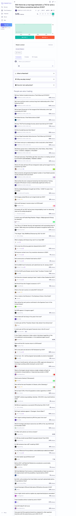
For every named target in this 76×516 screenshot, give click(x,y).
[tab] (18, 57)
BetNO (44, 37)
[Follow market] (49, 2)
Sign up (6, 25)
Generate (50, 44)
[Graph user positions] (37, 14)
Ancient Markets (20, 49)
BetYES (24, 37)
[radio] (40, 14)
